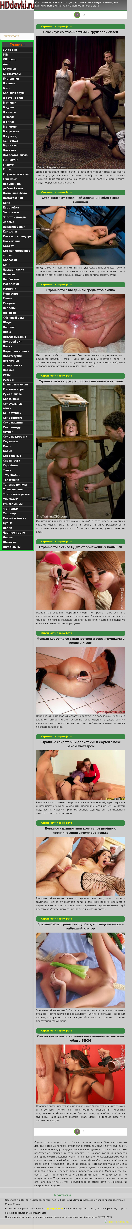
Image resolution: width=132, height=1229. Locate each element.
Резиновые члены (16, 384)
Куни (6, 265)
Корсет (8, 246)
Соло (7, 446)
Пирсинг (9, 327)
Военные (9, 150)
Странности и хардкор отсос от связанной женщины (80, 381)
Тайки (7, 470)
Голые (7, 169)
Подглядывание (14, 337)
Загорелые (11, 212)
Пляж (7, 332)
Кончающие (12, 241)
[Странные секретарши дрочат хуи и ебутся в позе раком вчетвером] (80, 775)
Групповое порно (16, 174)
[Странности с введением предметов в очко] (80, 323)
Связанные (11, 399)
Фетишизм (10, 509)
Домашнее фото (15, 193)
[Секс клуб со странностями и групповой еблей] (80, 102)
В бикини (9, 103)
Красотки (10, 260)
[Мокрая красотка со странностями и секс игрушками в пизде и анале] (80, 680)
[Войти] (16, 20)
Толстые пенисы (15, 485)
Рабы (6, 375)
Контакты (62, 1195)
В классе (9, 112)
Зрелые (8, 222)
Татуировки (11, 475)
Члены (8, 537)
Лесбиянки (11, 279)
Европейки (11, 207)
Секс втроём (12, 418)
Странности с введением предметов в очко (80, 290)
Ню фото (9, 313)
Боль (6, 88)
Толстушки (11, 480)
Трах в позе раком (16, 494)
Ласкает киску (13, 270)
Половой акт (12, 342)
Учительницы (13, 504)
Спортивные (12, 456)
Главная (17, 44)
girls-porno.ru (55, 1209)
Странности (11, 461)
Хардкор (9, 513)
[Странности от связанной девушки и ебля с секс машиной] (80, 235)
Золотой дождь (14, 217)
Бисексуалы (12, 74)
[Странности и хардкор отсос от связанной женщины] (80, 452)
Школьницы (12, 547)
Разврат (8, 380)
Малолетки (11, 284)
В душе (8, 107)
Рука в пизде (12, 394)
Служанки (10, 441)
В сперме (10, 127)
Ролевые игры (13, 389)
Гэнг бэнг (10, 179)
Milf (5, 54)
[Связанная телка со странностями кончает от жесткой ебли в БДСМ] (80, 1074)
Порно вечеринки (16, 351)
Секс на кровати (15, 436)
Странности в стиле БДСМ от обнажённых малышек (80, 547)
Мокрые (9, 303)
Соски (7, 451)
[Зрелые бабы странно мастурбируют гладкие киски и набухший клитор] (80, 970)
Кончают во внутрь (17, 236)
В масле (9, 117)
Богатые (9, 83)
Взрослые (10, 145)
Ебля (6, 203)
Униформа (10, 499)
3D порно (10, 50)
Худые (8, 523)
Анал (6, 64)
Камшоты (10, 231)
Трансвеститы (13, 489)
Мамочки (9, 289)
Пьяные (8, 370)
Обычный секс (13, 318)
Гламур (8, 165)
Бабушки (9, 69)
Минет (7, 298)
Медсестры (11, 294)
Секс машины (13, 422)
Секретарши (12, 413)
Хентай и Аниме (14, 518)
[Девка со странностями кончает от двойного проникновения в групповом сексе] (80, 866)
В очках (8, 122)
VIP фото (9, 59)
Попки (7, 346)
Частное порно (14, 533)
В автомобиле (13, 98)
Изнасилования (14, 227)
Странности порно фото (56, 27)
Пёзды (7, 322)
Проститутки (12, 356)
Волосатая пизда (15, 155)
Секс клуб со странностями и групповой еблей (80, 32)
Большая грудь (14, 93)
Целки (7, 528)
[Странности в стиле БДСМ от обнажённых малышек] (80, 580)
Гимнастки (10, 160)
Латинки (9, 274)
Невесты (9, 308)
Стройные (10, 465)
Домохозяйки (13, 198)
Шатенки (9, 542)
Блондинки (11, 78)
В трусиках (11, 131)
